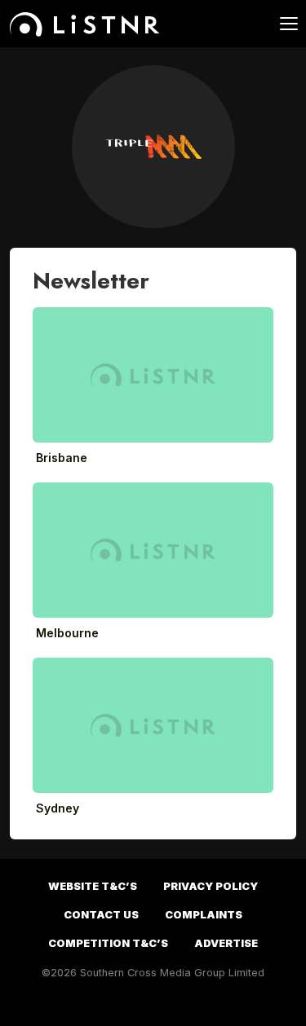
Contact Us (101, 915)
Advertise (226, 943)
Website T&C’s (92, 886)
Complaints (203, 915)
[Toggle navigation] (279, 24)
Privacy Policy (210, 886)
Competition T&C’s (108, 943)
